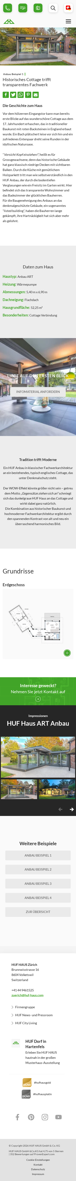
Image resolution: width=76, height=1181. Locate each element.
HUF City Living (26, 1023)
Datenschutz (38, 1169)
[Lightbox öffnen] (38, 624)
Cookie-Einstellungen (38, 1159)
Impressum (38, 1174)
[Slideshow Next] (72, 809)
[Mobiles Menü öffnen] (68, 21)
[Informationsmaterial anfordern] (38, 8)
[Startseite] (20, 21)
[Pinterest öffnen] (71, 773)
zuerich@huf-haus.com (27, 995)
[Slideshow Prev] (60, 809)
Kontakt (38, 1164)
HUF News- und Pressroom (34, 1015)
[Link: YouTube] (59, 1117)
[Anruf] (7, 8)
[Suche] (53, 8)
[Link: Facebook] (17, 1117)
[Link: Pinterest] (31, 1117)
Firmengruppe (25, 1007)
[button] (6, 95)
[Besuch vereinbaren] (22, 8)
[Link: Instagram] (45, 1117)
